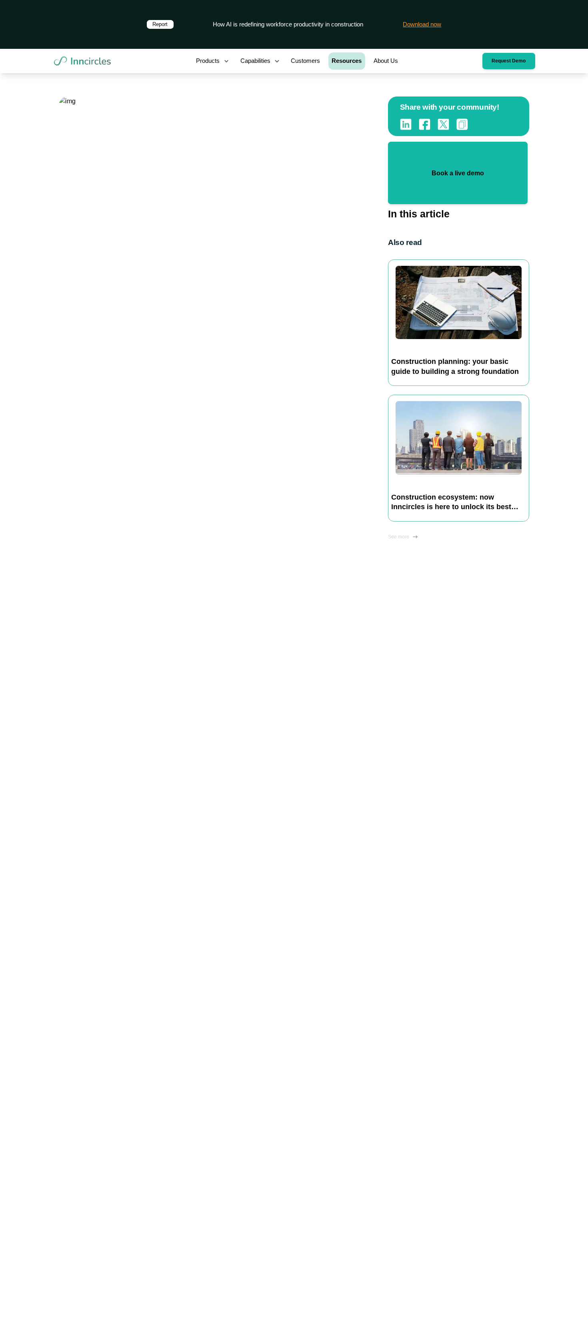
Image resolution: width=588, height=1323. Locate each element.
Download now (422, 24)
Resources (347, 61)
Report (160, 24)
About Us (386, 61)
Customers (305, 61)
